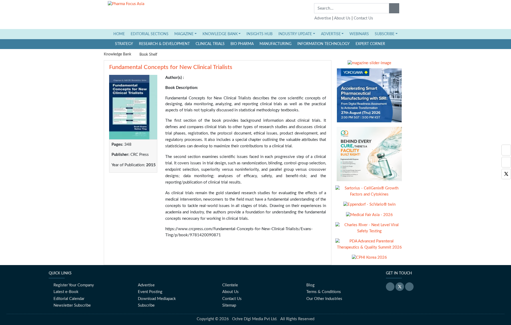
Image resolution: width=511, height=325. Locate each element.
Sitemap (229, 305)
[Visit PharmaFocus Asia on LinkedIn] (506, 150)
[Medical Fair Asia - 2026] (369, 217)
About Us (342, 18)
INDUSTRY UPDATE (295, 34)
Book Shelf (148, 54)
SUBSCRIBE (384, 34)
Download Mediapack (157, 299)
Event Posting (150, 292)
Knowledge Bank (117, 54)
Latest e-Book (66, 292)
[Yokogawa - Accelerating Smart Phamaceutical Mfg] (369, 97)
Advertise (322, 18)
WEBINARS (359, 34)
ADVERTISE (331, 34)
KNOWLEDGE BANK (220, 34)
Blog (310, 285)
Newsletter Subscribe (72, 305)
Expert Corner (370, 44)
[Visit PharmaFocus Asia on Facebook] (506, 162)
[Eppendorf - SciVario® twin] (369, 207)
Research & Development (164, 44)
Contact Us (363, 18)
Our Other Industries (324, 299)
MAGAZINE (183, 34)
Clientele (230, 285)
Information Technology (323, 44)
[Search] (394, 8)
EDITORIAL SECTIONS (149, 34)
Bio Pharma (242, 44)
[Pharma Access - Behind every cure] (369, 156)
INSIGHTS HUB (259, 34)
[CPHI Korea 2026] (369, 260)
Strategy (124, 44)
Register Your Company (73, 285)
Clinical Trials (210, 44)
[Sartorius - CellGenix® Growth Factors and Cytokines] (369, 194)
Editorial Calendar (68, 299)
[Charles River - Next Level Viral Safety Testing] (369, 230)
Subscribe (146, 305)
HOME (120, 34)
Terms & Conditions (323, 292)
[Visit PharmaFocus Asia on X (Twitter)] (506, 174)
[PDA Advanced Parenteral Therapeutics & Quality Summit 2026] (369, 247)
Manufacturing (275, 44)
